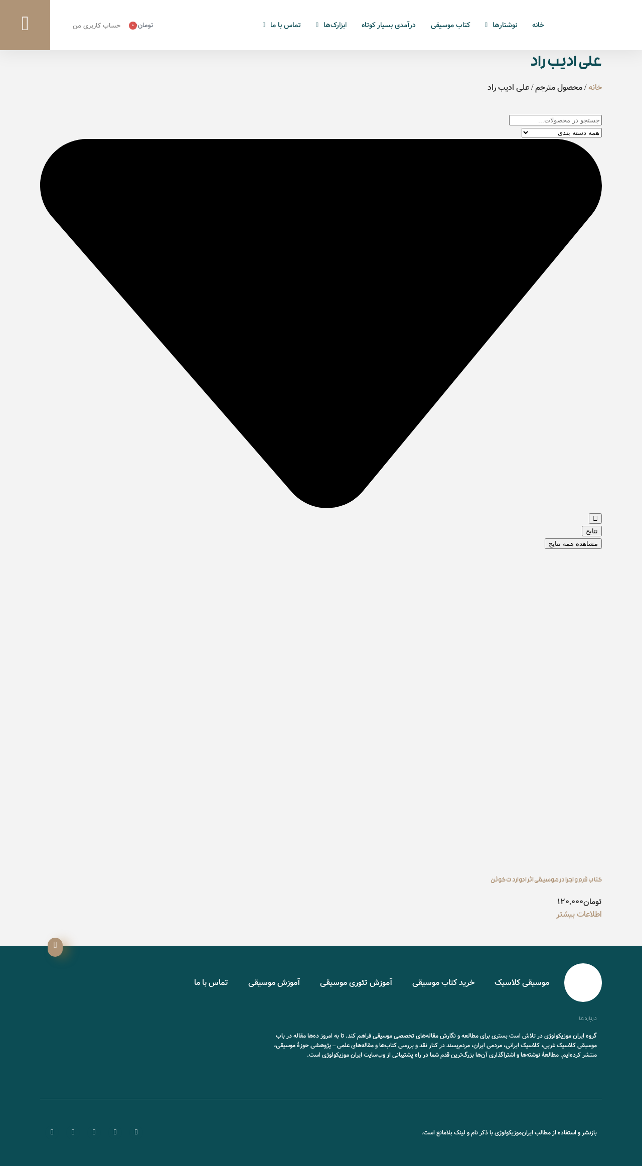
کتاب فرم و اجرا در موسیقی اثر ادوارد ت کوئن (546, 880)
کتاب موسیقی (450, 25)
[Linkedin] (52, 1132)
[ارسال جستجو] (595, 518)
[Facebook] (136, 1132)
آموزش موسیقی (274, 982)
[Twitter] (115, 1132)
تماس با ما (285, 25)
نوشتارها (505, 25)
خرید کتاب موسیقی (443, 982)
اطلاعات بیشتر (579, 914)
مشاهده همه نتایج (573, 543)
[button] (25, 25)
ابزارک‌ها (335, 25)
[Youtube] (94, 1132)
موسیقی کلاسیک (522, 982)
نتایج (592, 531)
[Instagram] (73, 1132)
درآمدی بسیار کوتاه (389, 25)
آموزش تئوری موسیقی (356, 982)
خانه (538, 25)
